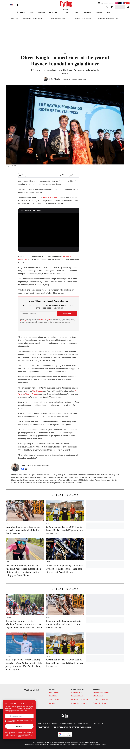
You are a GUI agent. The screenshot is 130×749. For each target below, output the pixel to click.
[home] (17, 12)
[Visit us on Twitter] (119, 3)
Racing (31, 12)
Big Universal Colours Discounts (33, 18)
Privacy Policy (26, 734)
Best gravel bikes (77, 696)
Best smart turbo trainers (79, 699)
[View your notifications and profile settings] (18, 5)
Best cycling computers (79, 703)
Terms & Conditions (17, 735)
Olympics (52, 703)
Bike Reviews (98, 696)
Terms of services (44, 319)
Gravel (77, 12)
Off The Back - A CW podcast (81, 18)
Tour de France (31, 394)
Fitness (67, 12)
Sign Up (19, 726)
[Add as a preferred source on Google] (65, 734)
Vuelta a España (54, 699)
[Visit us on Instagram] (116, 3)
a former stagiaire (50, 197)
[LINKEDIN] (23, 469)
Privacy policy (83, 723)
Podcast (99, 12)
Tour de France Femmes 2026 (108, 18)
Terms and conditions (67, 723)
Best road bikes (76, 692)
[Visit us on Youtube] (125, 3)
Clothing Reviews (99, 703)
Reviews (41, 12)
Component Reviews (100, 699)
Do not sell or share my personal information (73, 727)
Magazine (88, 12)
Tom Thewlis (55, 79)
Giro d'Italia (53, 696)
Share (23, 175)
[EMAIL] (26, 469)
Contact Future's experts (46, 723)
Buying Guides (54, 12)
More (109, 12)
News (22, 12)
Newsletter (75, 175)
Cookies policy (97, 723)
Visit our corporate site (91, 742)
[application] (48, 230)
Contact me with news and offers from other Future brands (19, 721)
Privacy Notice (24, 321)
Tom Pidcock (37, 391)
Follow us (64, 175)
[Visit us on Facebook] (122, 3)
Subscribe (119, 7)
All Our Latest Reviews (101, 692)
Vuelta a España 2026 (58, 18)
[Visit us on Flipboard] (128, 3)
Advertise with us (45, 727)
